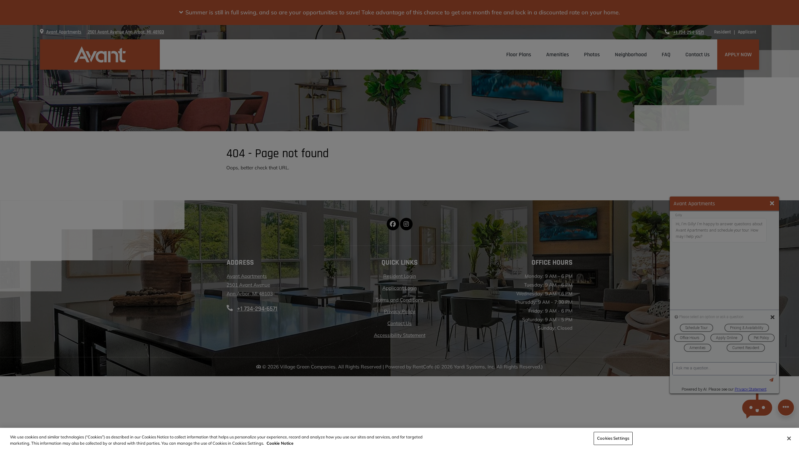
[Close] (789, 438)
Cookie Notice (280, 443)
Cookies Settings (613, 438)
